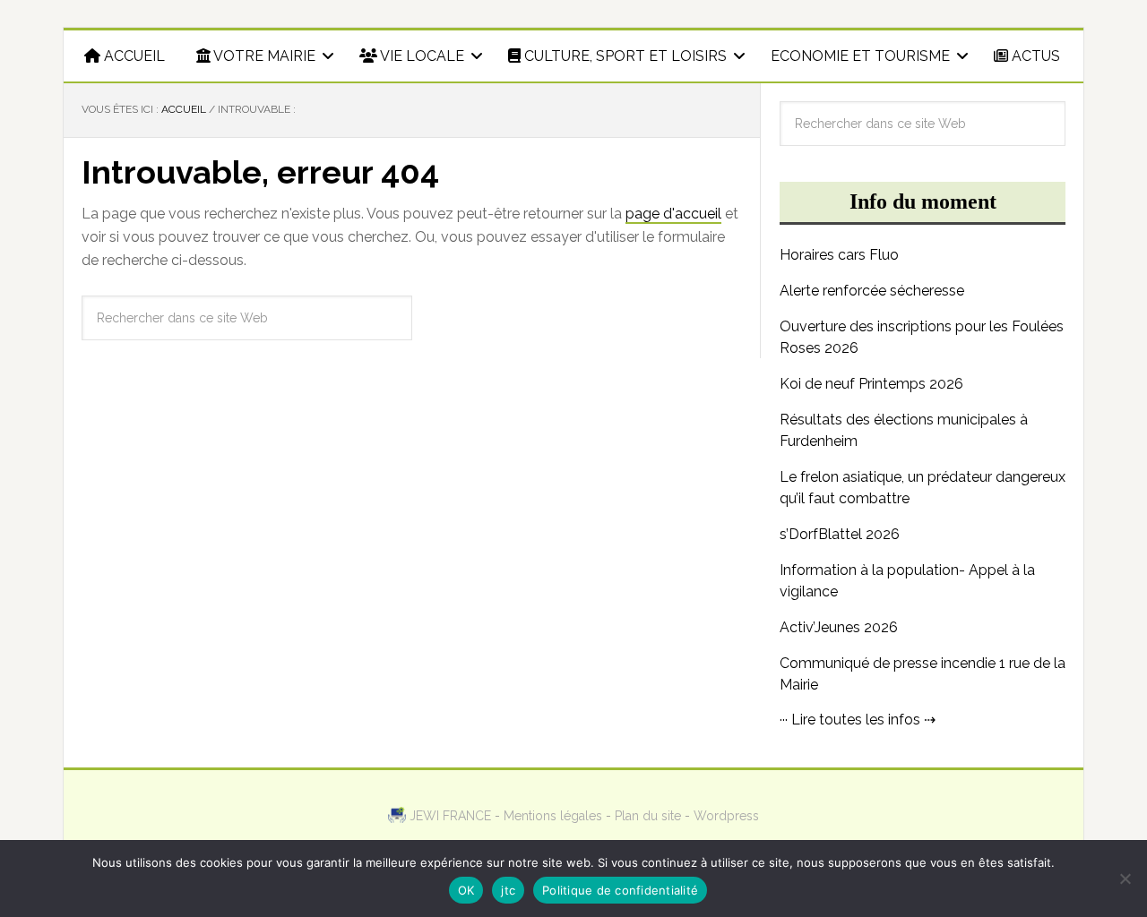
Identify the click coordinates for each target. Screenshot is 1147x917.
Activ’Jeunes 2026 (839, 627)
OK (466, 890)
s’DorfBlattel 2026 (840, 534)
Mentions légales (553, 816)
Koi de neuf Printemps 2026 (871, 383)
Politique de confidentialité (620, 890)
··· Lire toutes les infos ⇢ (858, 719)
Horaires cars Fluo (839, 254)
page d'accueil (673, 213)
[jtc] (1125, 878)
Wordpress (726, 816)
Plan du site (648, 816)
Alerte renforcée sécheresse (872, 290)
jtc (508, 890)
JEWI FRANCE (450, 816)
